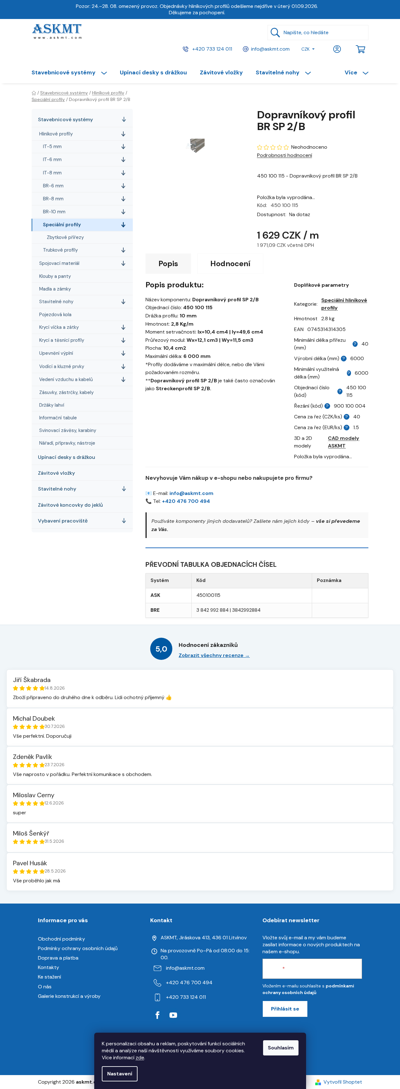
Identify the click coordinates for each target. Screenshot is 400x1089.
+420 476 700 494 (186, 501)
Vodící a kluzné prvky (61, 366)
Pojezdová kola (55, 314)
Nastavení (119, 1073)
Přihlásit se (285, 1008)
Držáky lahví (51, 405)
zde (140, 1057)
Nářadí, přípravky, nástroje (67, 443)
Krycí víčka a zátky (59, 327)
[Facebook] (157, 1015)
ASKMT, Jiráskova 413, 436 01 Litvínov (204, 937)
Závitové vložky (56, 473)
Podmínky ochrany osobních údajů (78, 948)
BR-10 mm (54, 212)
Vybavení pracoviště (63, 520)
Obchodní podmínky (61, 939)
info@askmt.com (270, 48)
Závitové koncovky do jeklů (70, 505)
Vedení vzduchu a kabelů (66, 379)
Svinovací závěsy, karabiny (67, 430)
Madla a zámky (55, 289)
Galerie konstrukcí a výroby (69, 996)
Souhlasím (281, 1047)
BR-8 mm (53, 199)
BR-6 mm (53, 186)
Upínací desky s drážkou (66, 457)
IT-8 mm (52, 173)
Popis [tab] (168, 263)
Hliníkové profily (56, 134)
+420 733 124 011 (211, 48)
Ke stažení (49, 976)
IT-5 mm (52, 146)
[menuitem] (72, 72)
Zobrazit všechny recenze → (214, 655)
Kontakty (48, 967)
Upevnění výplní (56, 353)
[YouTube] (173, 1015)
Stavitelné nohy (56, 301)
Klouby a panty (55, 276)
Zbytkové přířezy (65, 237)
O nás (45, 986)
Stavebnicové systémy (65, 119)
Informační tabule (58, 418)
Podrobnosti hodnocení (284, 155)
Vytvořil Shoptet (342, 1082)
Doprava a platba (58, 957)
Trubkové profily (60, 250)
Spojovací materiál (59, 263)
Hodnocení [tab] (230, 263)
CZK (305, 49)
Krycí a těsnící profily (61, 340)
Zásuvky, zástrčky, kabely (66, 392)
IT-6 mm (52, 159)
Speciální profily (62, 225)
